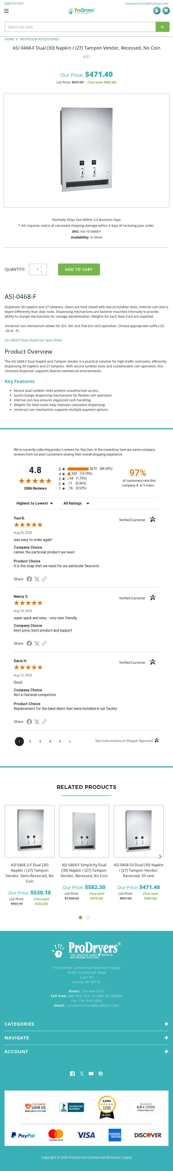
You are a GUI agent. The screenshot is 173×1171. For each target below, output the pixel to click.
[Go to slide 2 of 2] (87, 917)
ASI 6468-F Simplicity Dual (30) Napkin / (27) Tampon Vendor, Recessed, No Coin (84, 870)
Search (162, 27)
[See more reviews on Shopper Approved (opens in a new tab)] (44, 579)
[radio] (86, 468)
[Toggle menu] (6, 11)
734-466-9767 (87, 991)
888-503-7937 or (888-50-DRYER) (86, 996)
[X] (82, 1073)
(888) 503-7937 (14, 3)
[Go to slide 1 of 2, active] (80, 917)
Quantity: (15, 269)
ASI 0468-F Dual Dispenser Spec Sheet (33, 340)
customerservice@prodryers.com (86, 1005)
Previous (3, 857)
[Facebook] (72, 1073)
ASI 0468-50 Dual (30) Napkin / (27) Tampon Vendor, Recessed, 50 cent (139, 870)
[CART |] (166, 10)
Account (157, 10)
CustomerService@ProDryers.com (146, 3)
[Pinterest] (100, 1073)
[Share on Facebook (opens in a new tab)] (29, 579)
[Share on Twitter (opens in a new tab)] (37, 579)
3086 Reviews (40, 488)
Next (160, 857)
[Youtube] (91, 1073)
